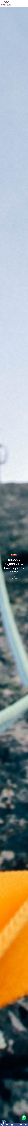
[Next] (13, 1121)
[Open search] (22, 3)
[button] (24, 1117)
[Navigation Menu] (26, 3)
